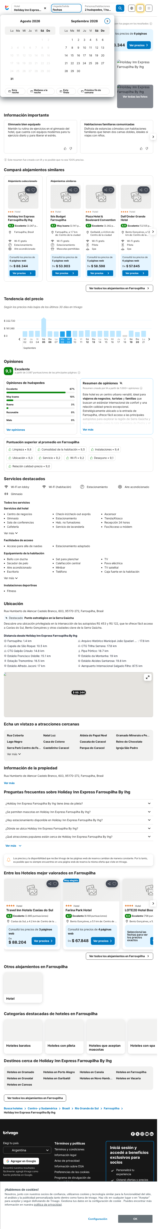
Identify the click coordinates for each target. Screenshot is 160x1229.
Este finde (66, 91)
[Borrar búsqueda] (45, 8)
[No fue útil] (70, 148)
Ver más (9, 533)
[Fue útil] (65, 148)
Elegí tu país (11, 1143)
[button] (135, 71)
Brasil (66, 1108)
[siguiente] (107, 21)
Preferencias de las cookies (71, 1172)
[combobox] (31, 10)
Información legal (65, 1155)
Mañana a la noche (40, 91)
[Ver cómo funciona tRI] (79, 372)
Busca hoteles (13, 1108)
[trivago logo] (7, 8)
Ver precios (137, 45)
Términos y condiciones (69, 1149)
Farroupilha (111, 1108)
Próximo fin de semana (92, 91)
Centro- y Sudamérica (42, 1108)
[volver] (19, 340)
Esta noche (15, 91)
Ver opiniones (15, 429)
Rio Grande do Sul (87, 1108)
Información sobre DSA (69, 1166)
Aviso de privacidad (67, 1160)
